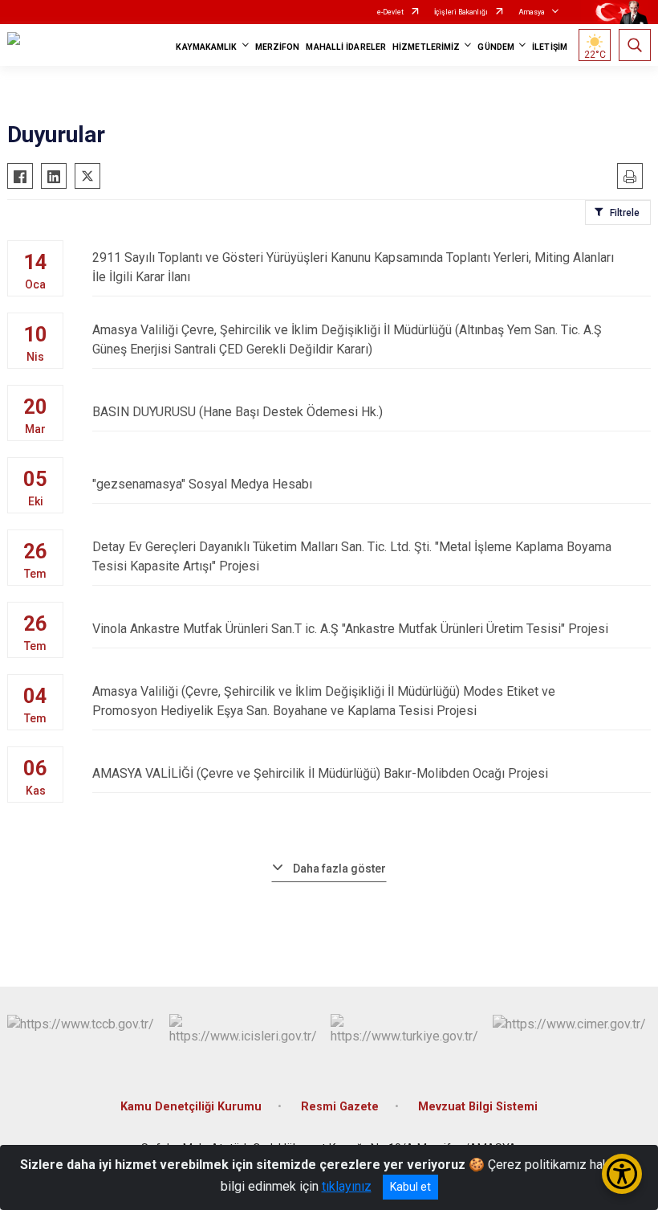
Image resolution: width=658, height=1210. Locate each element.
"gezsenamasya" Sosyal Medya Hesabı (202, 484)
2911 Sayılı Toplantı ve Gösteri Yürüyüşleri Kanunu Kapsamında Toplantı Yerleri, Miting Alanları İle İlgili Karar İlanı (353, 267)
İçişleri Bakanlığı (461, 12)
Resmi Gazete (340, 1107)
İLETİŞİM (549, 47)
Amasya (531, 12)
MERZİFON (277, 47)
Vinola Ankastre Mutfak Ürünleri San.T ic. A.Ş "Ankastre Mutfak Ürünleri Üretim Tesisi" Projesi (350, 628)
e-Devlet (390, 12)
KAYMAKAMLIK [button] (206, 47)
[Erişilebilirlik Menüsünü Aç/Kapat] (622, 1174)
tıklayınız (347, 1186)
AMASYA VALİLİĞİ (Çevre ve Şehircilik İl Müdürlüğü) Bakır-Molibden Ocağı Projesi (320, 773)
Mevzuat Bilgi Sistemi (478, 1107)
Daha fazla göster (339, 868)
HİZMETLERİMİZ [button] (426, 47)
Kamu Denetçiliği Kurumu (191, 1107)
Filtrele (625, 213)
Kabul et (410, 1186)
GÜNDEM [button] (495, 47)
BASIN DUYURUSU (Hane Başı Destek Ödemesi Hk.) (237, 411)
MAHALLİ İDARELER (346, 47)
